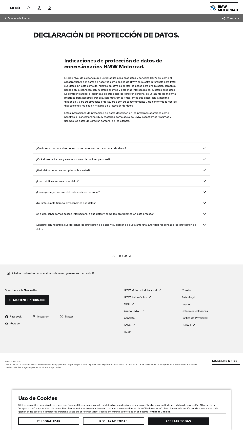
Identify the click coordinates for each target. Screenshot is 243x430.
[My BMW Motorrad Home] (224, 8)
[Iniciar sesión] (50, 7)
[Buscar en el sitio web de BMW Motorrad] (29, 7)
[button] (12, 8)
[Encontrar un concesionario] (39, 7)
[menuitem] (17, 18)
